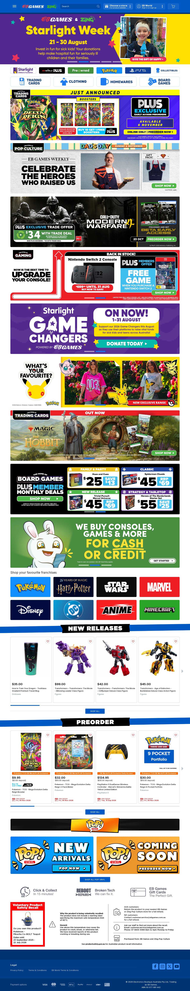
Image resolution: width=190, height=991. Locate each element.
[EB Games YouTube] (177, 966)
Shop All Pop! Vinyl (95, 879)
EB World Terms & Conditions (65, 970)
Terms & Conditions (37, 970)
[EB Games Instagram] (162, 966)
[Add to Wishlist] (48, 641)
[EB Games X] (169, 966)
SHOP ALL (95, 711)
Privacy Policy (16, 970)
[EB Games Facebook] (155, 966)
